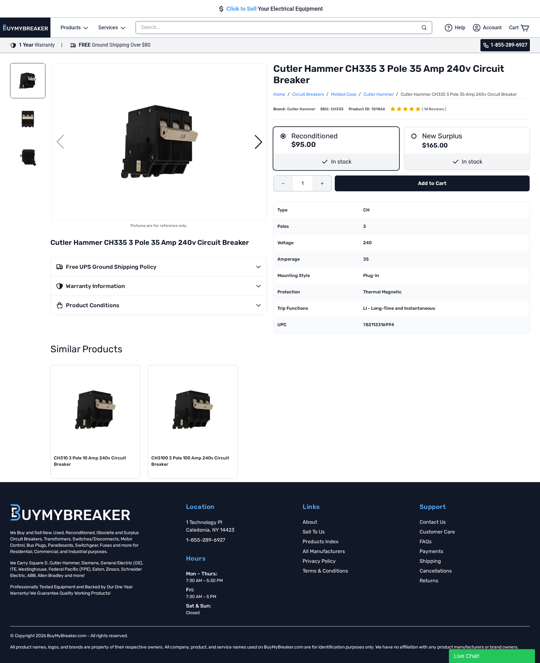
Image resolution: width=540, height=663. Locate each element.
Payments (431, 551)
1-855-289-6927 (205, 540)
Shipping (430, 561)
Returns (429, 581)
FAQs (426, 542)
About (310, 522)
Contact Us (433, 522)
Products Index (321, 542)
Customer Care (437, 532)
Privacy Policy (319, 561)
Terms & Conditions (325, 571)
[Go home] (70, 512)
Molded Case (344, 94)
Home (279, 94)
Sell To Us (314, 532)
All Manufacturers (324, 551)
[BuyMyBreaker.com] (25, 27)
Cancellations (436, 571)
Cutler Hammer (379, 94)
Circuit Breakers (308, 94)
